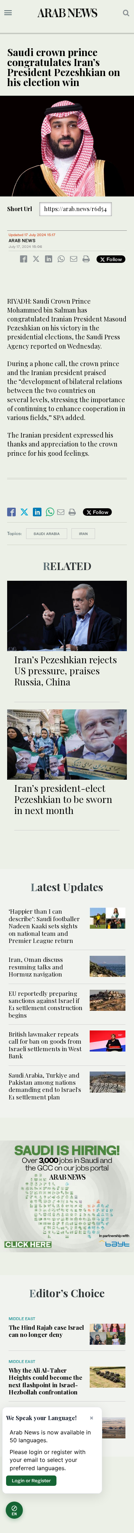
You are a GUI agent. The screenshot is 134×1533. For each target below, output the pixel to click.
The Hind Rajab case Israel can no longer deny (46, 1330)
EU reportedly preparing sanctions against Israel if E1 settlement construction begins (46, 1004)
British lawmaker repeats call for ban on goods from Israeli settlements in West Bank (45, 1045)
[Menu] (8, 13)
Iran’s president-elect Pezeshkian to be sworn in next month (63, 799)
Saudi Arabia (47, 533)
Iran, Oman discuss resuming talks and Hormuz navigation (36, 966)
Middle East (22, 1318)
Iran (83, 533)
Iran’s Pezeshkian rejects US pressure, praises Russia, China (65, 670)
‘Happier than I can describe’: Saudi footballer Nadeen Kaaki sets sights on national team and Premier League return (44, 925)
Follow (113, 259)
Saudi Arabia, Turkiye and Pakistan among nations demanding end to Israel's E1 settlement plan (45, 1086)
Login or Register (31, 1480)
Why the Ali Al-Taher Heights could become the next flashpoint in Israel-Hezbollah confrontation (45, 1381)
